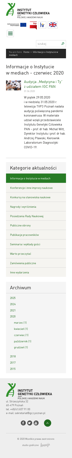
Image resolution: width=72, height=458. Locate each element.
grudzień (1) (21, 347)
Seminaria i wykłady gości (25, 244)
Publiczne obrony (20, 225)
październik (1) (22, 341)
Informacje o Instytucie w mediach (30, 178)
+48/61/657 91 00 (20, 409)
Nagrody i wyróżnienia (23, 206)
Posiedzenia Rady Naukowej (26, 216)
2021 (13, 310)
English (57, 25)
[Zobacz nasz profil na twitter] (30, 423)
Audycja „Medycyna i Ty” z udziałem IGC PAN (43, 83)
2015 (13, 368)
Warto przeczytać (20, 253)
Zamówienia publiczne (23, 263)
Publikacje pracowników (24, 234)
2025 (13, 298)
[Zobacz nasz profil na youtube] (36, 423)
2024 (13, 304)
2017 (13, 362)
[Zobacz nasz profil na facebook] (23, 423)
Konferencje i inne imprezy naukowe (31, 187)
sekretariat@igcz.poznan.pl (30, 413)
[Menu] (10, 33)
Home (26, 52)
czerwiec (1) (21, 335)
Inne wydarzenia (19, 272)
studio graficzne (30, 445)
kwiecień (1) (21, 328)
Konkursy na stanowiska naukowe (30, 197)
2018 (13, 356)
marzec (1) (20, 322)
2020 (13, 316)
